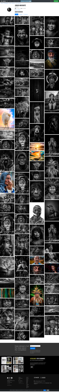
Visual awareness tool (21, 383)
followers (18, 8)
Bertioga (13, 3)
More (32, 367)
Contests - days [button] (16, 1)
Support (21, 380)
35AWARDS (20, 14)
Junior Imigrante (18, 3)
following (24, 8)
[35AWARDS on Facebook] (7, 378)
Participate (56, 1)
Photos (16, 14)
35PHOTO (26, 14)
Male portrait (20, 11)
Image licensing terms (9, 385)
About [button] (10, 1)
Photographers (6, 3)
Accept (45, 390)
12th (7, 1)
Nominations (20, 378)
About (20, 377)
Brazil (10, 3)
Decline (48, 390)
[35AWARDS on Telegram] (11, 378)
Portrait (16, 11)
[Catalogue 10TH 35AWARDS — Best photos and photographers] (12, 364)
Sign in (52, 1)
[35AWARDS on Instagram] (9, 378)
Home (2, 3)
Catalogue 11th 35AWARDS (26, 1)
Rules (19, 379)
